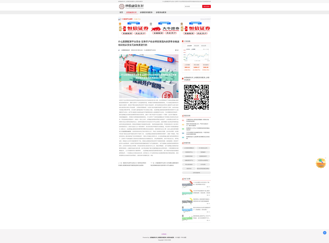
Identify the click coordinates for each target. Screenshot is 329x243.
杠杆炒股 (203, 164)
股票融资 (203, 152)
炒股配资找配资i (146, 12)
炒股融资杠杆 (131, 12)
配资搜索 (207, 6)
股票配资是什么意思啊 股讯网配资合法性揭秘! (197, 137)
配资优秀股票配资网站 (203, 168)
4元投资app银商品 (203, 160)
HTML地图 (183, 237)
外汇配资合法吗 (203, 148)
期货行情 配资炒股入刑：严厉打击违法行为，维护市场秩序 (197, 124)
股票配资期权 (189, 156)
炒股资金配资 (161, 12)
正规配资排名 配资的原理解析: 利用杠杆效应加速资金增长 (197, 120)
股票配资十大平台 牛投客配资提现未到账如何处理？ (197, 129)
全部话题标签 (196, 172)
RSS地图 (177, 237)
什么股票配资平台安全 (150, 50)
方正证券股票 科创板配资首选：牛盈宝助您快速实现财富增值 (197, 133)
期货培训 (189, 168)
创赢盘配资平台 (189, 160)
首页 (121, 12)
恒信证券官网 (205, 19)
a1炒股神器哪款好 (189, 148)
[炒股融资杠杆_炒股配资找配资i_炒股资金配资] (131, 6)
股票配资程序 (203, 156)
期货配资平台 (189, 152)
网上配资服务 (189, 164)
